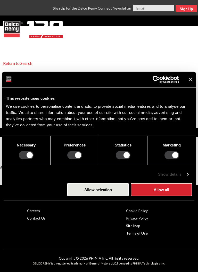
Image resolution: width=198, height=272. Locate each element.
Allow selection (98, 190)
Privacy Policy (137, 218)
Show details (170, 174)
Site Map (133, 225)
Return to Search (17, 63)
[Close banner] (190, 79)
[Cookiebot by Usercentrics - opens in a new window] (156, 79)
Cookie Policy (137, 210)
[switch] (74, 155)
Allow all (161, 190)
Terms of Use (137, 233)
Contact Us (36, 218)
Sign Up (186, 9)
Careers (33, 210)
